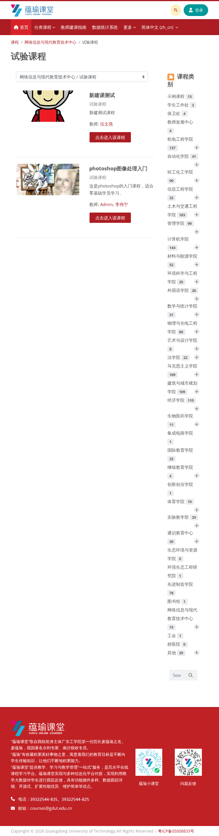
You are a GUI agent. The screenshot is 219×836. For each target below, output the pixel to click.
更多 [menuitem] (127, 27)
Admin (106, 204)
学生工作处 (180, 105)
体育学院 (179, 501)
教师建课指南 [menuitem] (73, 27)
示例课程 (179, 96)
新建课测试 (102, 94)
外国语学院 (181, 290)
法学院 (177, 357)
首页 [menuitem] (24, 27)
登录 (199, 10)
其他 (175, 652)
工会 (174, 635)
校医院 (176, 644)
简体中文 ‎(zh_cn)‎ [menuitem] (157, 27)
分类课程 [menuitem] (42, 27)
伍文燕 (106, 124)
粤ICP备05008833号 (176, 831)
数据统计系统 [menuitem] (105, 27)
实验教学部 (181, 517)
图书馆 (176, 601)
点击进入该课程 (110, 137)
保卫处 (176, 113)
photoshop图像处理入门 (118, 168)
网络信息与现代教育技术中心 (50, 42)
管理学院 (179, 223)
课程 (15, 42)
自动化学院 (181, 156)
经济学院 (180, 400)
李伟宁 (121, 204)
